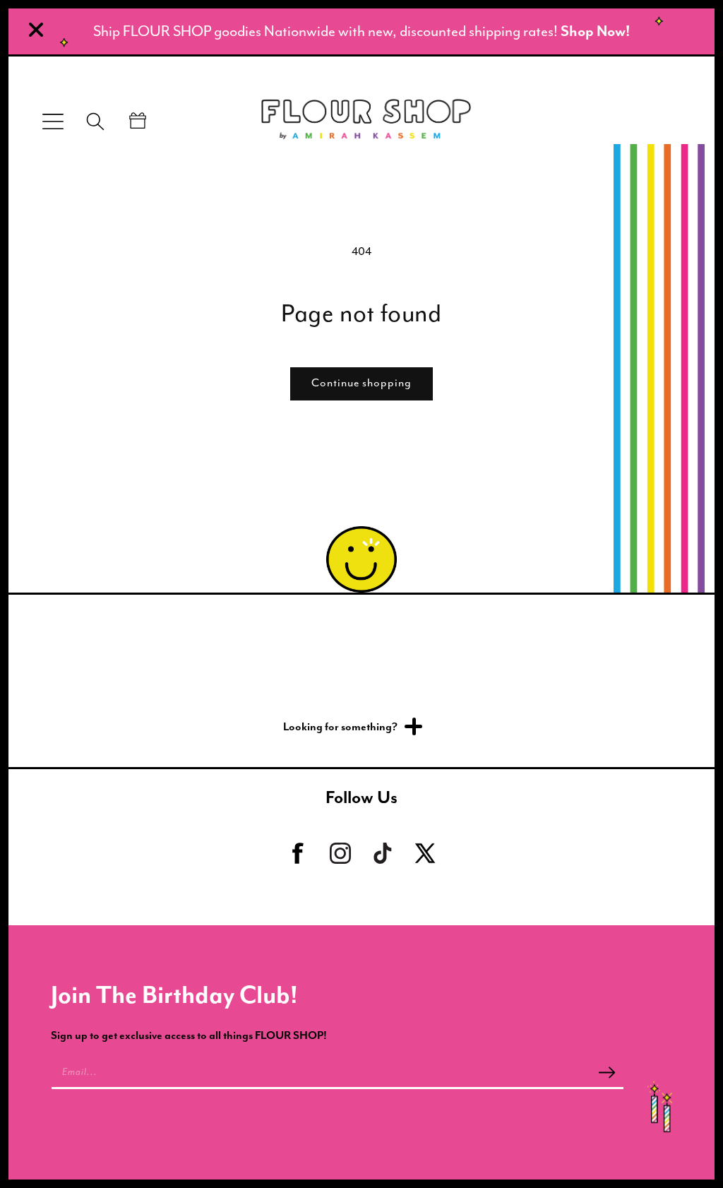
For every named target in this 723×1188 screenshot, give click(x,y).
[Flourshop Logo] (366, 121)
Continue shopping (361, 383)
